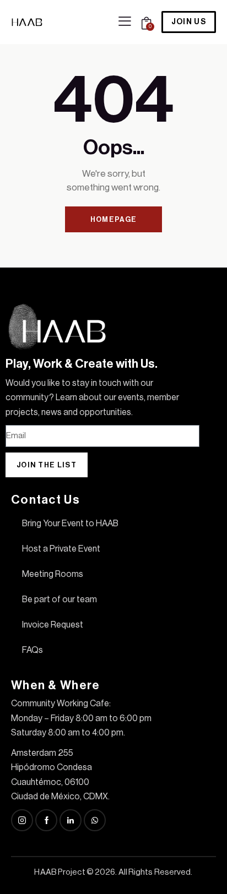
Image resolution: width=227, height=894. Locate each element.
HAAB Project (59, 872)
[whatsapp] (95, 820)
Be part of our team (59, 599)
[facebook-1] (46, 820)
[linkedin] (71, 820)
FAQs (32, 650)
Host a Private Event (61, 548)
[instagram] (22, 820)
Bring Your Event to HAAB (70, 523)
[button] (124, 21)
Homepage (113, 219)
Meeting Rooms (52, 574)
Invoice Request (52, 624)
